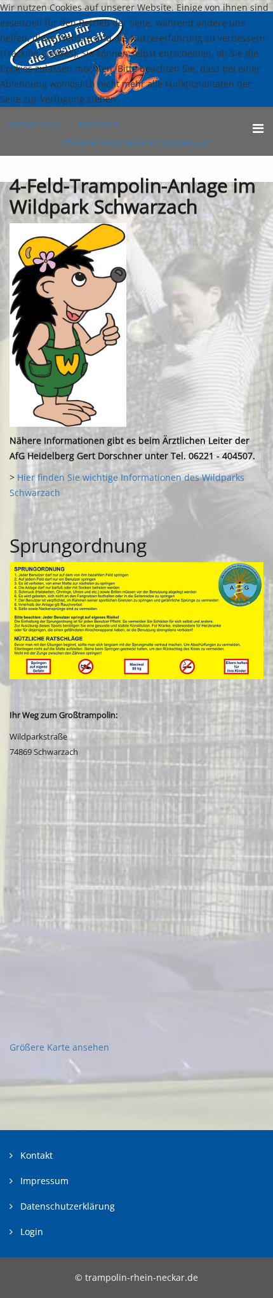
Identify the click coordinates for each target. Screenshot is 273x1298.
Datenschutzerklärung (66, 1206)
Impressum (43, 1181)
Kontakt (35, 1155)
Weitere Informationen (111, 142)
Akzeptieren (33, 124)
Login (30, 1232)
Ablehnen (98, 124)
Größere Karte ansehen (59, 1047)
